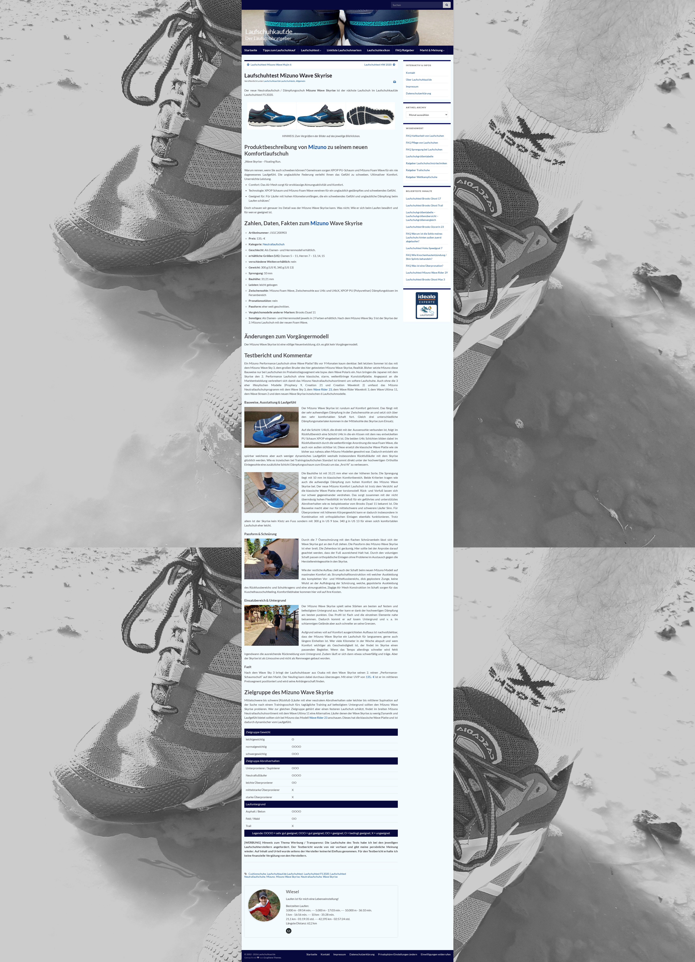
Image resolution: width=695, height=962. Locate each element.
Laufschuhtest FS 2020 (316, 873)
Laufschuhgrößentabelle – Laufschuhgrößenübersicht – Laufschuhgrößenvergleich (422, 216)
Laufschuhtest (310, 50)
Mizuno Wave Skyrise (288, 876)
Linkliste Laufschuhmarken (344, 50)
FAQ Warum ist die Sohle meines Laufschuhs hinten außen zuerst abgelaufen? (424, 237)
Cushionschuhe (257, 873)
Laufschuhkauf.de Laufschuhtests (279, 81)
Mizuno (318, 147)
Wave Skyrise (330, 876)
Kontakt (410, 72)
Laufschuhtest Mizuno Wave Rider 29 (427, 272)
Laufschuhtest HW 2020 (377, 64)
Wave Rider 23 (322, 389)
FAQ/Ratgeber (404, 50)
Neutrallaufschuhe (311, 876)
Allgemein (300, 81)
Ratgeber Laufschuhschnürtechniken (426, 163)
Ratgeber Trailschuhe (418, 170)
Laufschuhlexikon (378, 50)
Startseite (250, 50)
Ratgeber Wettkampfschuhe (421, 176)
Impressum (412, 86)
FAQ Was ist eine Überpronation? (424, 265)
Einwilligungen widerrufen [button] (436, 954)
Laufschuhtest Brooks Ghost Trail (424, 205)
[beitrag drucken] (394, 81)
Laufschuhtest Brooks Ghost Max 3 (425, 279)
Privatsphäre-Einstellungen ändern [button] (397, 954)
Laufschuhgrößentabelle (419, 156)
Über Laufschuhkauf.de (419, 79)
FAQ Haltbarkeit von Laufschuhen (425, 135)
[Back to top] (686, 953)
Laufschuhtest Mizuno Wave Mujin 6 (271, 64)
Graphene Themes (272, 957)
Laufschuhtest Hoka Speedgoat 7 (424, 248)
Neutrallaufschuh (274, 244)
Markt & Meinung (431, 50)
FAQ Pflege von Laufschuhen (422, 142)
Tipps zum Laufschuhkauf (279, 50)
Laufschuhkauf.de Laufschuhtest (285, 873)
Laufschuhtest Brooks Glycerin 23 (425, 226)
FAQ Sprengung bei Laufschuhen (424, 149)
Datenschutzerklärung (418, 93)
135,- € (370, 677)
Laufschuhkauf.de (268, 31)
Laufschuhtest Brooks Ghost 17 (423, 198)
